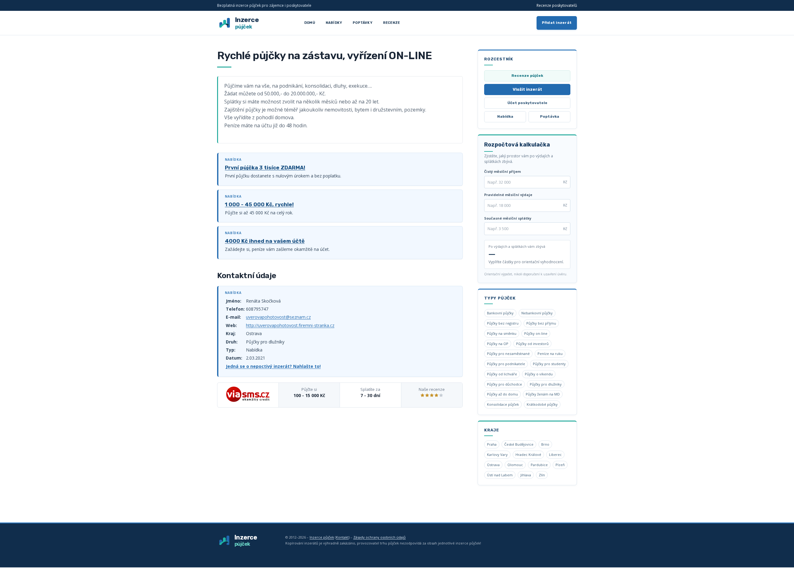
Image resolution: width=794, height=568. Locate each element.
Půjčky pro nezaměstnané (508, 353)
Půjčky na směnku (501, 333)
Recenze (391, 23)
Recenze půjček (527, 75)
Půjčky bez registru (503, 323)
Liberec (555, 454)
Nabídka (505, 116)
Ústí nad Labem (500, 475)
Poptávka (549, 116)
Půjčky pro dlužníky (546, 384)
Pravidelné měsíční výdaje (508, 194)
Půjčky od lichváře (502, 374)
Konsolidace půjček (503, 404)
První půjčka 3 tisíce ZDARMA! (265, 167)
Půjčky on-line (535, 333)
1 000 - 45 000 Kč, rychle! (259, 204)
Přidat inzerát (557, 22)
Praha (492, 444)
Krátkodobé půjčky (542, 404)
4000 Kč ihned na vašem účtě (265, 241)
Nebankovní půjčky (537, 313)
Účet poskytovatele (527, 103)
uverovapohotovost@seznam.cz (278, 317)
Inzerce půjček (322, 537)
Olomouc (515, 464)
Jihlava (525, 475)
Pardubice (539, 464)
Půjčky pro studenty (549, 363)
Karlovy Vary (497, 454)
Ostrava (493, 464)
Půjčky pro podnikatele (506, 363)
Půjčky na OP (497, 343)
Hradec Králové (528, 454)
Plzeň (560, 464)
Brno (545, 444)
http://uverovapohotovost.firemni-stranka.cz (290, 325)
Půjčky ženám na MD (543, 394)
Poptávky (362, 23)
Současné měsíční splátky (507, 218)
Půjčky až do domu (502, 394)
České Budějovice (518, 444)
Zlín (542, 475)
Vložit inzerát (527, 89)
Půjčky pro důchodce (504, 384)
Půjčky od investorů (532, 343)
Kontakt (342, 537)
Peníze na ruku (550, 353)
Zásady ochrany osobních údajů (379, 537)
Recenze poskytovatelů (557, 5)
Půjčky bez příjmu (541, 323)
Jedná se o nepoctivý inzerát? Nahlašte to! (273, 366)
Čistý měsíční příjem (502, 171)
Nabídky (334, 23)
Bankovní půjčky (500, 313)
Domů (309, 23)
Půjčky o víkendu (539, 374)
